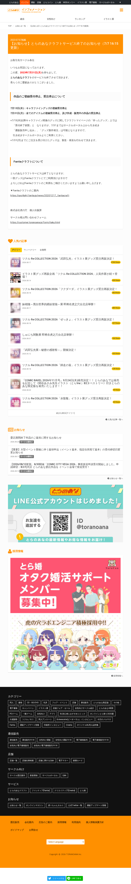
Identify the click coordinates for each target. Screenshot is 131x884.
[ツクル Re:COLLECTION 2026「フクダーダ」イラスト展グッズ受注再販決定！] (15, 293)
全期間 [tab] (43, 250)
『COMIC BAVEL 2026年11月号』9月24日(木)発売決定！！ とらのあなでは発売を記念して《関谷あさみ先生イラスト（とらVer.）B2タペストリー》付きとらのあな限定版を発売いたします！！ (71, 383)
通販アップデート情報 (29, 725)
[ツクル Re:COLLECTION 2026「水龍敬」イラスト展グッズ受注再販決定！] (15, 402)
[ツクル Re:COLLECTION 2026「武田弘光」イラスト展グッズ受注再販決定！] (15, 262)
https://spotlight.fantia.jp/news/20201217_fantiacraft (39, 195)
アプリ (52, 714)
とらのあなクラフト (18, 790)
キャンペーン (28, 708)
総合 (22, 19)
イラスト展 (82, 2)
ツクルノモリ (28, 719)
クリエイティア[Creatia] (64, 790)
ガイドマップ (17, 830)
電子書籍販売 (82, 740)
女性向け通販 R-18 (63, 740)
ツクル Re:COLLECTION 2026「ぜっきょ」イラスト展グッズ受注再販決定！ (68, 319)
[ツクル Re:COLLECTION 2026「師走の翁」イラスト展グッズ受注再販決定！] (15, 369)
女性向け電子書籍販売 (19, 745)
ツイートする (58, 878)
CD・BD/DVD (33, 702)
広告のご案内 (45, 822)
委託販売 (14, 822)
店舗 (39, 2)
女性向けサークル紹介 (84, 708)
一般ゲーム (27, 714)
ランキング (80, 19)
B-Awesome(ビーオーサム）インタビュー (75, 719)
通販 (33, 2)
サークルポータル (107, 2)
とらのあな (14, 2)
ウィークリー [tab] (30, 250)
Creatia (69, 725)
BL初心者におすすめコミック (72, 714)
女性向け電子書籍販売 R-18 (45, 745)
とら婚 (58, 2)
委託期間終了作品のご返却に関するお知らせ (36, 437)
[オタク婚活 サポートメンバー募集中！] (65, 611)
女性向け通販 (45, 740)
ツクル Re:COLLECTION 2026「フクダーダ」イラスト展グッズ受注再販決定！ (69, 289)
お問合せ (33, 830)
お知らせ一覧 (15, 805)
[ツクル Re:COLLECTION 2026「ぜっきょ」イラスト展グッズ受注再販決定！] (15, 323)
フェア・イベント (59, 702)
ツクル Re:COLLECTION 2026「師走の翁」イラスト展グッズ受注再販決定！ (68, 365)
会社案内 (29, 822)
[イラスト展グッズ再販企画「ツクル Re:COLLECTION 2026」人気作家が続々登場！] (15, 277)
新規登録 (34, 775)
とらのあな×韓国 (106, 708)
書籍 (20, 702)
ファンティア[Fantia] (41, 790)
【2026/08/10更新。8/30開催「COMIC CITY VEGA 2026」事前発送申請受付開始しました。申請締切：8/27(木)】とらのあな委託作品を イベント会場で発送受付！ (64, 466)
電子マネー (63, 760)
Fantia (12, 725)
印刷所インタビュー (52, 725)
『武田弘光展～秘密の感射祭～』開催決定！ (49, 349)
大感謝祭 (13, 719)
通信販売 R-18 (28, 740)
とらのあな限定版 (101, 702)
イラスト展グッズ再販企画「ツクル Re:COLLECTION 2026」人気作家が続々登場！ (69, 275)
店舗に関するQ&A (46, 760)
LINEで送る (76, 878)
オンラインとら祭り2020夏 (102, 714)
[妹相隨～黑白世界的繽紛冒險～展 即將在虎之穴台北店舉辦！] (15, 308)
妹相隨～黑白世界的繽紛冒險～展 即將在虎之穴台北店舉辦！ (59, 304)
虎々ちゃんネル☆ (55, 805)
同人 (12, 702)
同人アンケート (45, 719)
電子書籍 (93, 2)
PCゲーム (14, 714)
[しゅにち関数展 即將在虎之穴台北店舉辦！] (15, 338)
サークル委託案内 (17, 775)
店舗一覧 (13, 760)
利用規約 (76, 822)
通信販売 (85, 702)
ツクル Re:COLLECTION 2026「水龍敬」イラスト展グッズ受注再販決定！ (67, 398)
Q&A (64, 775)
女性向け (51, 19)
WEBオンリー (69, 2)
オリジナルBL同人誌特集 (87, 725)
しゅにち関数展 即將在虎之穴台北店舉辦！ (48, 334)
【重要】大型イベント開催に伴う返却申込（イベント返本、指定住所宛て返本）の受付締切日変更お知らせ (65, 451)
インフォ (25, 2)
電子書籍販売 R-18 (100, 740)
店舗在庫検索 (28, 760)
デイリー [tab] (16, 250)
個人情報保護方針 (95, 822)
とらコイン (48, 2)
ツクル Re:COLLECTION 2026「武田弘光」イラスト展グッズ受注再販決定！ (68, 258)
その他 (116, 702)
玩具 (45, 702)
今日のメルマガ (104, 719)
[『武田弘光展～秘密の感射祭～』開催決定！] (15, 353)
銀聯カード (78, 760)
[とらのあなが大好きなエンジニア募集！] (65, 668)
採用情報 (62, 822)
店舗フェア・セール (61, 708)
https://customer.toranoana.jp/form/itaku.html (35, 222)
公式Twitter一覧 (75, 805)
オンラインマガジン (34, 805)
